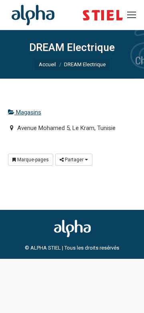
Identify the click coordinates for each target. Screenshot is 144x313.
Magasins (27, 112)
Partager (74, 160)
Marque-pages (32, 160)
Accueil (47, 64)
